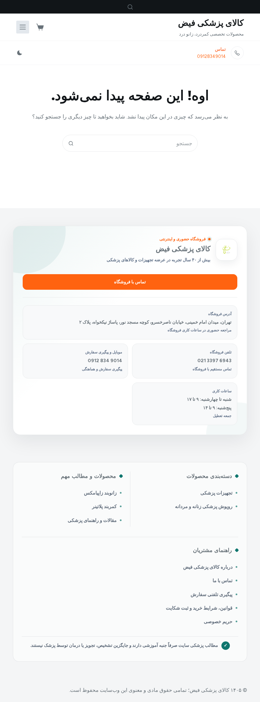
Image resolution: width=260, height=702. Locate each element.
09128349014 (211, 56)
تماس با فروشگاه (130, 281)
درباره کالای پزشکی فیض (208, 567)
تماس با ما (223, 580)
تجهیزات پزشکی (216, 493)
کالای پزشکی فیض (211, 23)
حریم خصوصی (218, 621)
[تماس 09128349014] (237, 52)
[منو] (22, 27)
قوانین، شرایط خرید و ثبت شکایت (199, 608)
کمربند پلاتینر (104, 506)
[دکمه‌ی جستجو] (71, 143)
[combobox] (138, 143)
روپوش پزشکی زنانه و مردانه (204, 506)
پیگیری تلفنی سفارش (212, 594)
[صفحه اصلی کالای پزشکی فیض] (226, 250)
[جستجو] (130, 6)
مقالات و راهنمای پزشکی (92, 520)
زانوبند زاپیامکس (100, 493)
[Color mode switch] (19, 52)
